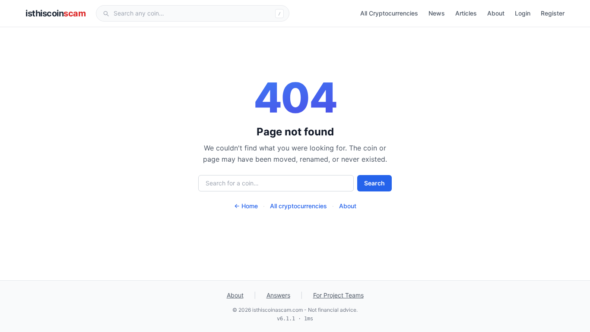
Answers (278, 295)
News (436, 13)
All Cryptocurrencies (389, 13)
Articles (466, 13)
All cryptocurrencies (298, 206)
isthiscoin (55, 13)
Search (374, 183)
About (495, 13)
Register (553, 13)
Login (522, 13)
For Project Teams (338, 295)
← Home (246, 206)
